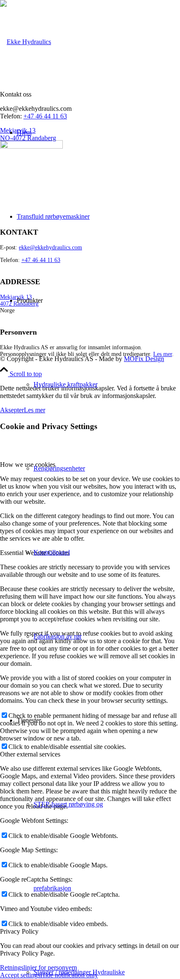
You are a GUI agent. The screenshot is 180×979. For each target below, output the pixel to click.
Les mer (162, 354)
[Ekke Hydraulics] (25, 41)
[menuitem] (77, 133)
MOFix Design (144, 358)
